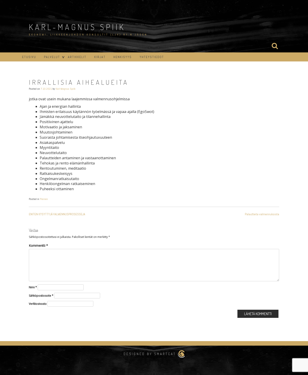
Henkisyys (122, 57)
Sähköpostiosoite (41, 296)
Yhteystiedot (152, 57)
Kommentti (38, 245)
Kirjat (100, 57)
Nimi (33, 287)
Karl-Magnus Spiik (77, 27)
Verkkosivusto (38, 304)
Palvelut (52, 57)
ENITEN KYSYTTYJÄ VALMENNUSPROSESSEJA (57, 214)
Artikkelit (77, 57)
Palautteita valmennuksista (262, 214)
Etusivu (29, 57)
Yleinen (44, 199)
